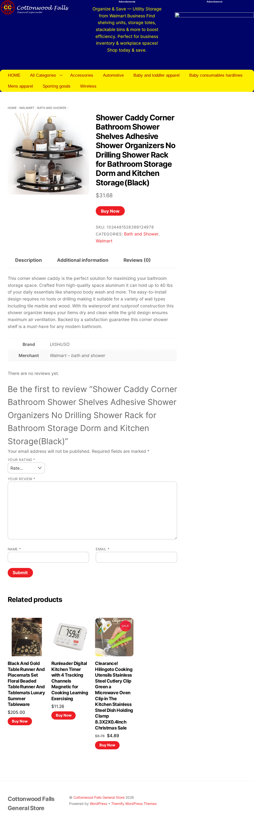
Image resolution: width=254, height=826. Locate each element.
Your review (21, 479)
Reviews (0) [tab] (137, 260)
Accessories (81, 75)
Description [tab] (28, 260)
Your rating (21, 460)
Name (14, 549)
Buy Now (110, 211)
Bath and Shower (51, 108)
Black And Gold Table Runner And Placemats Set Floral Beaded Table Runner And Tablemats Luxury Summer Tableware (26, 684)
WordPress (98, 803)
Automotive (113, 75)
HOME (14, 75)
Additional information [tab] (82, 260)
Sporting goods (56, 86)
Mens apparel (20, 86)
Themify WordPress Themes (134, 803)
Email (103, 549)
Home (12, 108)
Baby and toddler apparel (156, 75)
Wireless (88, 86)
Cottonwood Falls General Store (99, 797)
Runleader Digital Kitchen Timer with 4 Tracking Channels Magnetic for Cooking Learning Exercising (69, 681)
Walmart (26, 108)
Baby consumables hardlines (216, 75)
